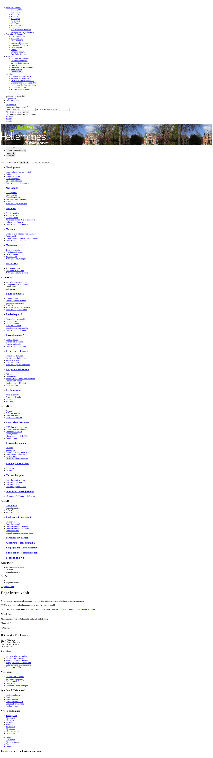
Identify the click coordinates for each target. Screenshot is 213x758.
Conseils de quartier (13, 524)
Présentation (10, 522)
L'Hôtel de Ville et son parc (16, 427)
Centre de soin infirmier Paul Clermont (21, 234)
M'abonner (5, 628)
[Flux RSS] (2, 3)
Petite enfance (11, 195)
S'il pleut (9, 401)
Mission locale (11, 257)
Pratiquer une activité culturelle (18, 307)
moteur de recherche (87, 609)
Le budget (10, 468)
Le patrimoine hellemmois (16, 358)
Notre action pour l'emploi (16, 259)
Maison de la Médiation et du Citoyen (20, 220)
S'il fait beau (11, 399)
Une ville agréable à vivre (16, 487)
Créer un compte (12, 100)
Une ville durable (12, 484)
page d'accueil (35, 609)
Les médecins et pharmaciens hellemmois (22, 238)
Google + (9, 121)
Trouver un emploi (13, 250)
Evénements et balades (15, 342)
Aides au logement (13, 179)
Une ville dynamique (14, 482)
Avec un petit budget (14, 397)
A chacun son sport (13, 326)
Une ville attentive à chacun (16, 480)
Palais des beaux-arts (14, 418)
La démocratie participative (21, 76)
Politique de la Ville (18, 87)
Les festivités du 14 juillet (16, 383)
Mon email (6, 623)
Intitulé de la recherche (10, 162)
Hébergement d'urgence (15, 222)
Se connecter (11, 98)
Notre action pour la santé (16, 240)
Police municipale (13, 268)
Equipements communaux (16, 429)
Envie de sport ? (17, 39)
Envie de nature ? (17, 41)
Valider (25, 112)
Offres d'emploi (12, 510)
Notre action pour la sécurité (17, 273)
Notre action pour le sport (16, 330)
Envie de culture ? (18, 36)
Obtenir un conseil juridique (22, 67)
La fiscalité (10, 470)
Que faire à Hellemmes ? (15, 34)
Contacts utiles (11, 236)
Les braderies (11, 376)
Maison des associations (15, 567)
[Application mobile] (8, 3)
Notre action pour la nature (16, 346)
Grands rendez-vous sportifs (17, 328)
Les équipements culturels (16, 301)
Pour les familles (12, 213)
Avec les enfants (12, 395)
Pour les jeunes (12, 215)
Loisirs (8, 201)
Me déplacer (15, 23)
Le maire (9, 448)
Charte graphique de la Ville (17, 436)
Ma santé (14, 16)
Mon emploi (15, 19)
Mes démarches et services (16, 282)
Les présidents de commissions (18, 452)
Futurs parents (11, 193)
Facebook (10, 116)
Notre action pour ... (19, 65)
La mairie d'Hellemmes (20, 58)
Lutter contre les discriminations (23, 85)
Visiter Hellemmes (13, 360)
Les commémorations (14, 381)
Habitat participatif (13, 176)
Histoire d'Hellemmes (14, 356)
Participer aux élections (20, 78)
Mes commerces (17, 25)
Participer (9, 74)
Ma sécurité (15, 21)
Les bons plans (16, 47)
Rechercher (24, 162)
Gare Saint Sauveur (13, 415)
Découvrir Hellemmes (19, 43)
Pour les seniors (12, 218)
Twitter (8, 119)
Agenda (9, 411)
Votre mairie (10, 56)
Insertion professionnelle (15, 252)
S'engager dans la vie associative (23, 83)
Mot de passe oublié (13, 112)
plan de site (60, 609)
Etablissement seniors (14, 181)
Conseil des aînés (12, 531)
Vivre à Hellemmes (13, 8)
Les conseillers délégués (15, 454)
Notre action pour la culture (16, 310)
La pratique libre (12, 323)
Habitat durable (12, 174)
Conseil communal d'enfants (17, 526)
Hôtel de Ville (11, 506)
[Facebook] (5, 3)
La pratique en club (13, 321)
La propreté (15, 27)
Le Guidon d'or (12, 385)
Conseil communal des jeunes (17, 528)
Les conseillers (11, 456)
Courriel (9, 109)
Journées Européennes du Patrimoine (20, 379)
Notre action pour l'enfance (16, 204)
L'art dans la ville (12, 362)
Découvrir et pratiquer (14, 344)
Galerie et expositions (14, 298)
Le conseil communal (19, 61)
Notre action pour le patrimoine (18, 365)
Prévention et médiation (15, 271)
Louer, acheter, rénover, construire (19, 172)
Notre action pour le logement (17, 183)
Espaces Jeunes (12, 254)
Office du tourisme (13, 413)
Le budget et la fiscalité (20, 63)
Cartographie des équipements (17, 284)
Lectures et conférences (15, 303)
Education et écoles (13, 197)
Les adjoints (10, 450)
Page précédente (7, 587)
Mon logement (16, 10)
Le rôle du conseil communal (17, 459)
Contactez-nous (12, 438)
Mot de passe (41, 109)
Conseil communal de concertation (19, 533)
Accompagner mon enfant (16, 199)
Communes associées (14, 432)
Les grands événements (20, 45)
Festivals (9, 305)
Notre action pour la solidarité (17, 224)
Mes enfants (15, 12)
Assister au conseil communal (22, 81)
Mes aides (15, 14)
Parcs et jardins (12, 340)
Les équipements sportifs (15, 319)
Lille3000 (9, 374)
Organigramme (12, 434)
